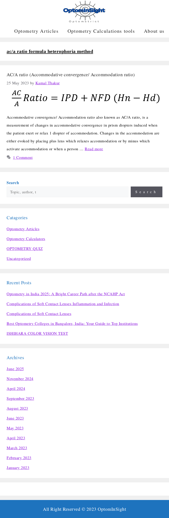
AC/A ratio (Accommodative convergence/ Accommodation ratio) (71, 74)
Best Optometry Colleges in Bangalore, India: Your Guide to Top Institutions (72, 323)
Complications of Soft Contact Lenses (39, 313)
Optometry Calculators (26, 238)
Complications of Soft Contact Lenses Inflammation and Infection (63, 303)
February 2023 (19, 457)
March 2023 (17, 447)
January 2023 (18, 467)
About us (154, 31)
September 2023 (20, 398)
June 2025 (15, 368)
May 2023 (15, 428)
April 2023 (16, 437)
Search (146, 191)
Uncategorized (19, 258)
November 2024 (20, 378)
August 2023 (17, 408)
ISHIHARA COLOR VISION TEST (37, 333)
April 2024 (16, 388)
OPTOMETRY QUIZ (25, 248)
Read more (94, 148)
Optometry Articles (36, 31)
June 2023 (15, 418)
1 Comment (23, 157)
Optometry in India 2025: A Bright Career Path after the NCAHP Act (66, 293)
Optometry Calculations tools (101, 31)
